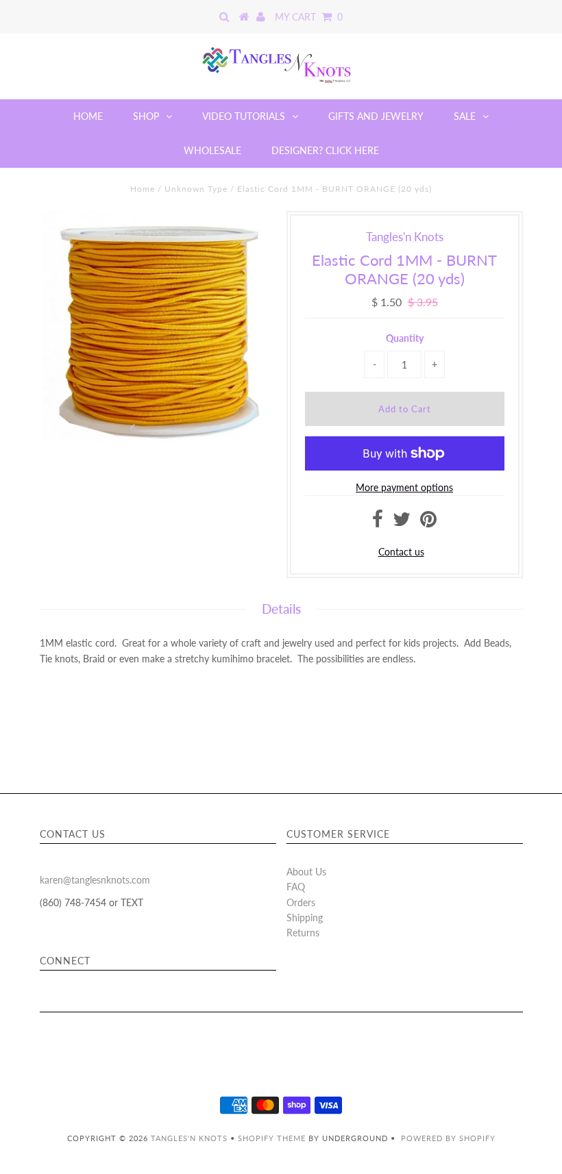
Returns (302, 932)
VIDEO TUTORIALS (243, 116)
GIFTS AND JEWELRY (376, 116)
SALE (465, 116)
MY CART (309, 17)
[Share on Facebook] (377, 522)
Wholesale (212, 150)
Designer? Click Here (325, 150)
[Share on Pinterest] (428, 522)
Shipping (304, 917)
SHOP (146, 116)
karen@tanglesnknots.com (95, 880)
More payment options (404, 487)
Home (142, 189)
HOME (88, 116)
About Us (306, 871)
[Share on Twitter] (402, 522)
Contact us (401, 552)
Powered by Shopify (448, 1138)
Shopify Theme (272, 1138)
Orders (300, 902)
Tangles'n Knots (189, 1138)
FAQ (295, 886)
